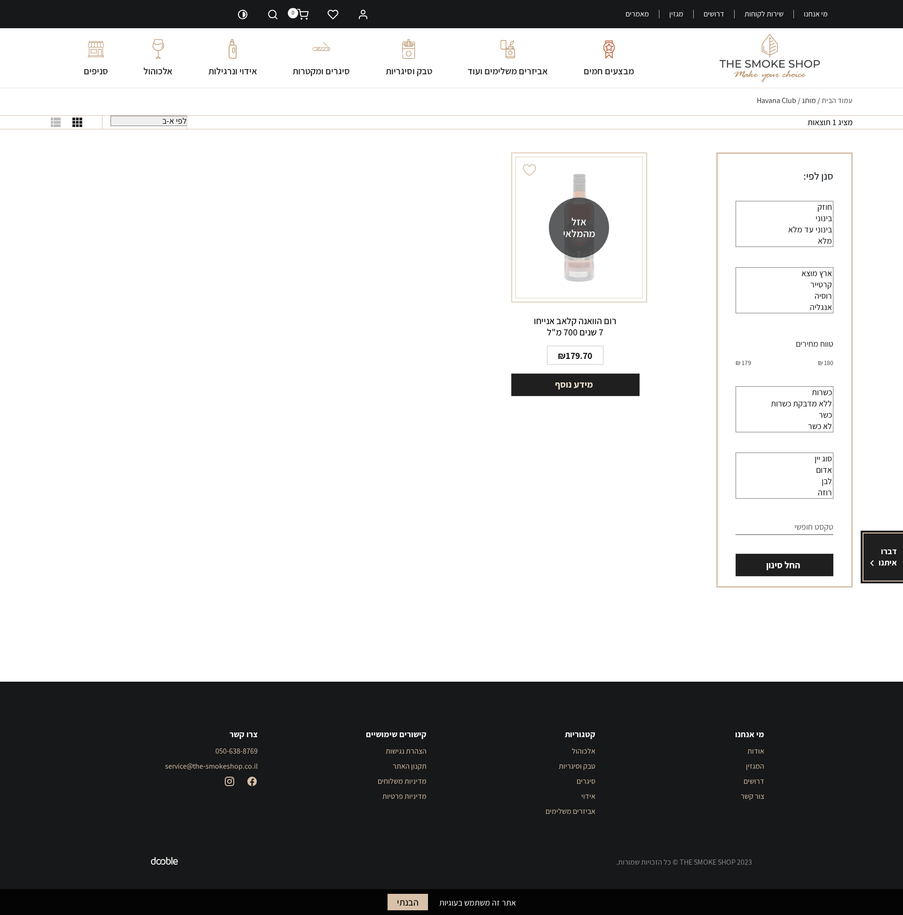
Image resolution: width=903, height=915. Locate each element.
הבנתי (408, 902)
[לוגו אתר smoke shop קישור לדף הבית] (770, 58)
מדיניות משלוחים (402, 781)
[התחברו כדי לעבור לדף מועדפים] (333, 14)
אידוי (588, 796)
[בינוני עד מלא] (784, 229)
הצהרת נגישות (406, 751)
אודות (755, 751)
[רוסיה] (784, 296)
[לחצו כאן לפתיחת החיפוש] (272, 14)
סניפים (96, 71)
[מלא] (784, 241)
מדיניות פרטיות (404, 796)
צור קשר (752, 796)
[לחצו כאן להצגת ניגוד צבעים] (242, 14)
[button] (363, 13)
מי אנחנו (816, 14)
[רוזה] (784, 492)
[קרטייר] (784, 284)
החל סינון (783, 565)
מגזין (676, 14)
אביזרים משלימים (570, 811)
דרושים (714, 14)
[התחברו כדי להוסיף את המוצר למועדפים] (530, 170)
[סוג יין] (784, 458)
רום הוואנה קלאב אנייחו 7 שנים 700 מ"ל (575, 326)
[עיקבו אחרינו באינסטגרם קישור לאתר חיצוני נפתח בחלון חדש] (229, 781)
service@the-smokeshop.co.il (211, 766)
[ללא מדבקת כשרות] (784, 403)
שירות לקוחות (764, 14)
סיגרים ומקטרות (321, 71)
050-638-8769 (236, 751)
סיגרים (586, 781)
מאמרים (637, 14)
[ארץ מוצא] (784, 273)
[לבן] (784, 481)
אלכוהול (158, 71)
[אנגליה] (784, 307)
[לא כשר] (784, 426)
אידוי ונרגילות (232, 71)
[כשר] (784, 415)
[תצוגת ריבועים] (77, 122)
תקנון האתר (410, 766)
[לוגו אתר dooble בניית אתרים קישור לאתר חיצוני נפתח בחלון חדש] (164, 862)
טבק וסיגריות (409, 71)
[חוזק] (784, 207)
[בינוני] (784, 218)
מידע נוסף (574, 384)
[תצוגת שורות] (56, 122)
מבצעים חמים (609, 71)
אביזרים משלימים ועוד (507, 71)
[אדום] (784, 470)
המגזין (755, 766)
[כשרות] (784, 392)
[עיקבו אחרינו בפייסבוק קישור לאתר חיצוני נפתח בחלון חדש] (252, 781)
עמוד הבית (837, 100)
